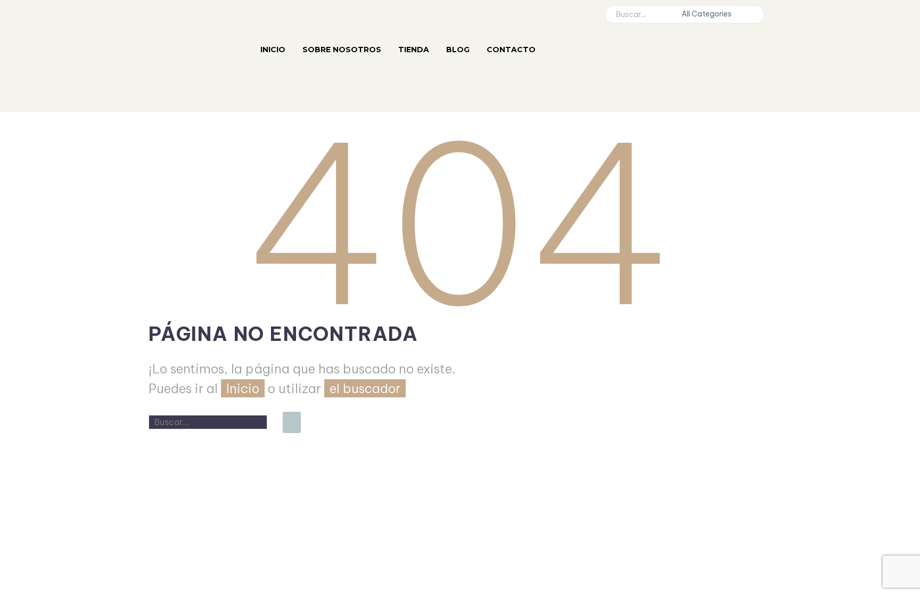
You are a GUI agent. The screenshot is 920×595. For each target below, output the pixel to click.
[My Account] (560, 49)
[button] (751, 14)
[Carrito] (560, 100)
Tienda (413, 49)
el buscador (365, 388)
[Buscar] (292, 422)
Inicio (272, 49)
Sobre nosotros (341, 49)
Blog (458, 49)
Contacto (511, 49)
